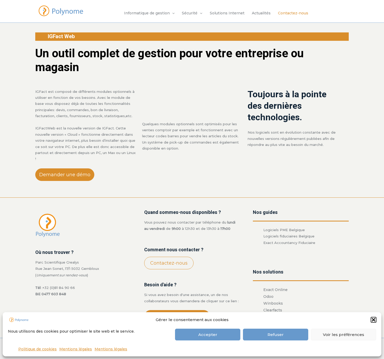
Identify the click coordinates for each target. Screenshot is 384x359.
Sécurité (189, 13)
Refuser (275, 334)
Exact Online (275, 289)
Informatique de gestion (147, 13)
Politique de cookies (37, 349)
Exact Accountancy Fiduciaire (289, 243)
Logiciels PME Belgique (284, 230)
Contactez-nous (293, 13)
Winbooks (273, 303)
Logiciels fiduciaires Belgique (289, 236)
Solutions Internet (227, 13)
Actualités (261, 13)
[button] (373, 319)
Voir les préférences (343, 334)
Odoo (268, 296)
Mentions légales (75, 349)
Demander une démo (64, 175)
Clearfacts (272, 310)
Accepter (207, 334)
